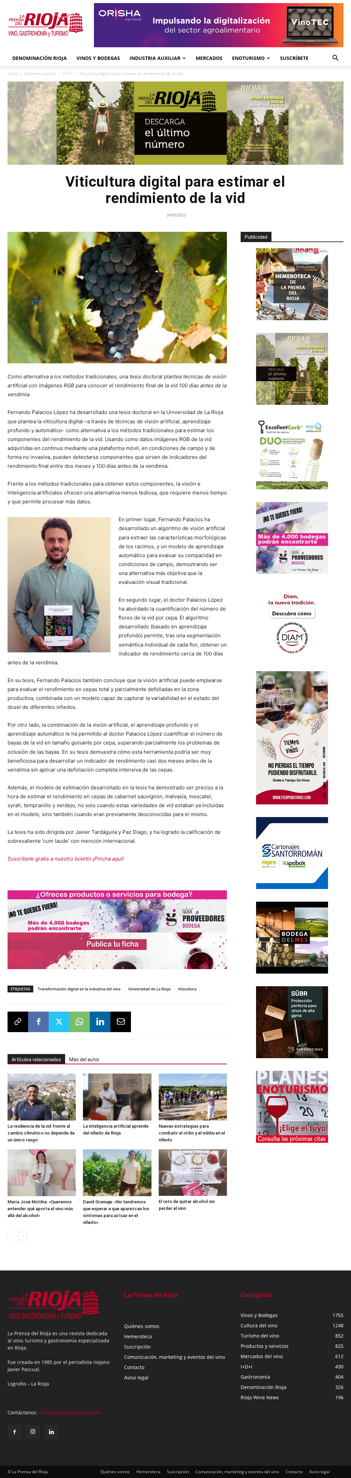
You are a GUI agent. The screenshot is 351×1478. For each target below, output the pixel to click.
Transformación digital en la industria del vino (79, 988)
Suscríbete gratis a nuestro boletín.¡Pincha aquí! (66, 858)
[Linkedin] (100, 1022)
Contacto (134, 1367)
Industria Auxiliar (155, 58)
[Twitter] (59, 1022)
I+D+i (67, 73)
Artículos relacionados (36, 1059)
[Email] (120, 1022)
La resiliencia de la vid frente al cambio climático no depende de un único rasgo (41, 1133)
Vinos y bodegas (98, 58)
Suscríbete (294, 58)
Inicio (12, 73)
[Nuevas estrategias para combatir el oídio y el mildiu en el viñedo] (193, 1097)
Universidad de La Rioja (149, 988)
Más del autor (84, 1059)
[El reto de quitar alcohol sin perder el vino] (193, 1172)
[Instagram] (33, 1432)
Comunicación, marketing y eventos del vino (174, 1357)
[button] (335, 58)
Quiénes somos (141, 1326)
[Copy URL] (18, 1022)
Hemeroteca (138, 1336)
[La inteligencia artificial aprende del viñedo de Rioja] (117, 1097)
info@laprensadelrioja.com (70, 1412)
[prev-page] (12, 1236)
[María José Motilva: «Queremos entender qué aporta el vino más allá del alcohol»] (42, 1172)
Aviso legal (136, 1377)
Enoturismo (248, 58)
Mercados (209, 58)
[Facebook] (38, 1022)
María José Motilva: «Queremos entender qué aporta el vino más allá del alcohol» (40, 1208)
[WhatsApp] (79, 1022)
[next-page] (23, 1236)
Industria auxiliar (40, 73)
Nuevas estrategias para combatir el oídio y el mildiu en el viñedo (192, 1133)
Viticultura (187, 988)
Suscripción (137, 1346)
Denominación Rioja (39, 58)
